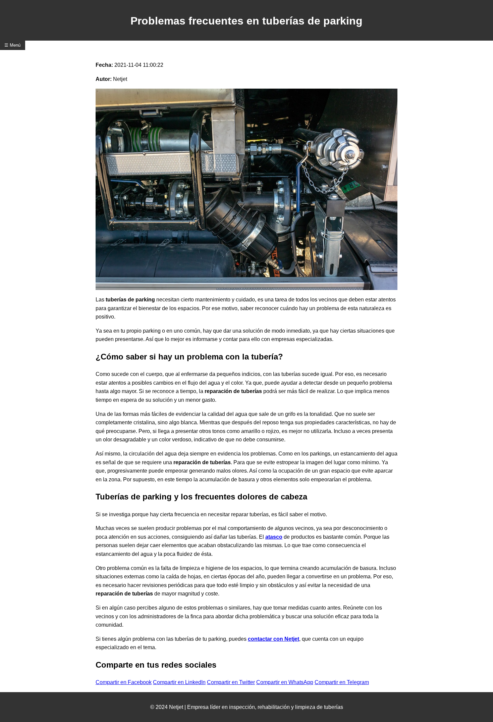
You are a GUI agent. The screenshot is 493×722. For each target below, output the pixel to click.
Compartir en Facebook (124, 682)
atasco (273, 537)
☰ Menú (12, 45)
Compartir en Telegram (342, 682)
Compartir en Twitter (231, 682)
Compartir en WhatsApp (284, 682)
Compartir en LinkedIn (179, 682)
